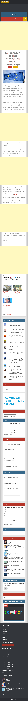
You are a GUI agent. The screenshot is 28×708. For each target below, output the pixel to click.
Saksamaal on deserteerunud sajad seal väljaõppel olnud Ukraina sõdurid (16, 378)
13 (6, 509)
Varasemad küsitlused (8, 434)
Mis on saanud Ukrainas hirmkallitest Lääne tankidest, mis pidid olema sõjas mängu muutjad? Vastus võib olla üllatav (15, 557)
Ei (5, 428)
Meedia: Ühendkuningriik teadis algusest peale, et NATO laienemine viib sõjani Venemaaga (16, 354)
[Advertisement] (14, 36)
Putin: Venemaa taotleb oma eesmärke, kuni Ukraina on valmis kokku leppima (16, 348)
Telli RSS (3, 696)
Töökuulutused (6, 651)
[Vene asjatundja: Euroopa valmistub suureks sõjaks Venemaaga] (7, 300)
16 (6, 515)
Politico (16, 194)
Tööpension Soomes (7, 660)
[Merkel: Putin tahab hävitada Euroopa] (17, 288)
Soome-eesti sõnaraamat (8, 670)
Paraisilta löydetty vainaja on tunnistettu (12, 444)
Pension (4, 658)
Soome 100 (5, 639)
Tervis (4, 635)
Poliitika (6, 314)
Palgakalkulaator (6, 668)
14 (6, 511)
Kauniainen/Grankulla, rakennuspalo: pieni (13, 497)
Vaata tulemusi (14, 432)
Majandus (5, 631)
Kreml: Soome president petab (13, 565)
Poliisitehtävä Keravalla (9, 449)
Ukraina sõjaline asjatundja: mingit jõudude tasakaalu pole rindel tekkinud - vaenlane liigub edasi (16, 331)
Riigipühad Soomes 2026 (8, 664)
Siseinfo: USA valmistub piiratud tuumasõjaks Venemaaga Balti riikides (16, 325)
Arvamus (6, 533)
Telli (5, 588)
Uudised (9, 314)
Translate (13, 416)
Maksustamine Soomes (7, 656)
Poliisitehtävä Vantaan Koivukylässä (11, 454)
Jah (6, 426)
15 (6, 513)
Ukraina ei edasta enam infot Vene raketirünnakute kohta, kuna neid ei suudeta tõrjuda (16, 337)
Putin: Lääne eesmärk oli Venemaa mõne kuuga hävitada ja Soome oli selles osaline (16, 342)
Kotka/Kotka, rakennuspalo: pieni (11, 477)
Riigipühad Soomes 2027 (8, 662)
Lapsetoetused (6, 654)
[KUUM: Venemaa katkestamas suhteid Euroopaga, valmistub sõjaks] (7, 288)
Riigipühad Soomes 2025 (8, 666)
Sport (4, 637)
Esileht (4, 627)
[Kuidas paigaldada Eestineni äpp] (14, 612)
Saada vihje (5, 672)
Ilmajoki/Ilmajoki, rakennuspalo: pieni (12, 493)
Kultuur (4, 633)
